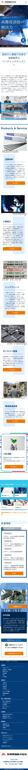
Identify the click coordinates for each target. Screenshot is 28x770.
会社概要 (5, 673)
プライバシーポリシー (8, 737)
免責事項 (5, 742)
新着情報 (3, 721)
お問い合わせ (4, 733)
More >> (25, 484)
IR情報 (4, 727)
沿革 (4, 675)
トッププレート (6, 690)
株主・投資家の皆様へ (6, 698)
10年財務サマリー (7, 703)
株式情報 (5, 704)
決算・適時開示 (6, 726)
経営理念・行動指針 (7, 669)
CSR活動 (5, 676)
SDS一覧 (5, 684)
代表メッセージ (6, 668)
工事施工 (5, 688)
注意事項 (5, 686)
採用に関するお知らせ (8, 714)
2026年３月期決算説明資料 (16, 551)
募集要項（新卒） (7, 716)
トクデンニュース (7, 729)
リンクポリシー (6, 740)
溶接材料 (5, 683)
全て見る (14, 573)
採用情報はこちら (17, 606)
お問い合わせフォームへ (14, 653)
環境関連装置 (6, 693)
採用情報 (3, 711)
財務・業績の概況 (7, 701)
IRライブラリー (6, 706)
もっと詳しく (16, 183)
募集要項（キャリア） (8, 718)
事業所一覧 (5, 671)
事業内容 (3, 680)
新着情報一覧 (6, 724)
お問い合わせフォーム (8, 735)
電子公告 (5, 708)
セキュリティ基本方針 (8, 739)
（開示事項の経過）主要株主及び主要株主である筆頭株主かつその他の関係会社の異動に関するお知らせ (14, 567)
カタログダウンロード (6, 746)
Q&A (4, 695)
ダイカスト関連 (6, 691)
